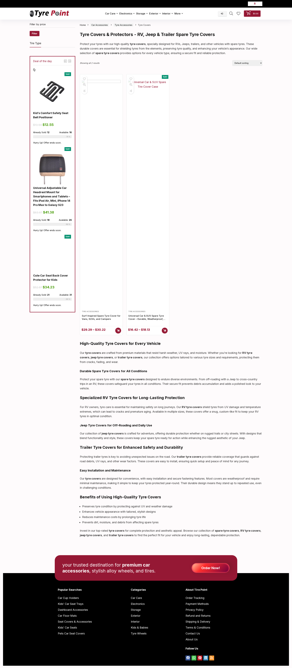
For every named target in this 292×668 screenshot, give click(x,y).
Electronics (125, 13)
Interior (166, 13)
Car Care (110, 13)
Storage (140, 13)
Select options (118, 330)
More (177, 13)
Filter (34, 33)
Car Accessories (99, 25)
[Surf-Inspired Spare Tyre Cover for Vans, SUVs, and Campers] (101, 194)
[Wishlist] (238, 14)
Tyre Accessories (123, 25)
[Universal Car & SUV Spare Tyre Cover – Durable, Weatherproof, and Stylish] (147, 194)
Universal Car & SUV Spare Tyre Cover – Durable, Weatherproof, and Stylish (146, 319)
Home (83, 25)
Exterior (153, 13)
